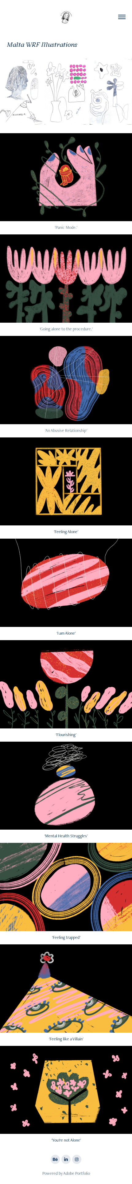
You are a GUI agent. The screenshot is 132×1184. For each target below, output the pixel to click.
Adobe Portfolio (76, 1173)
